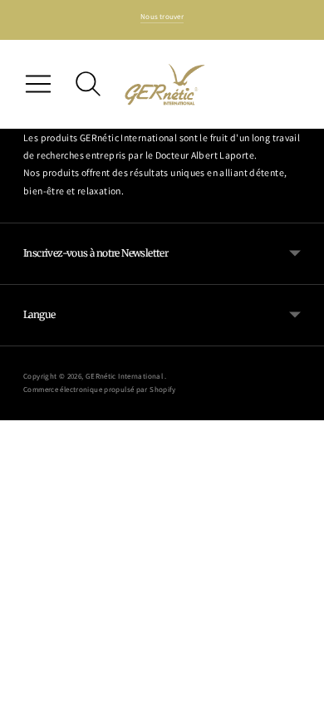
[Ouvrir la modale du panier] (286, 84)
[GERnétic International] (165, 84)
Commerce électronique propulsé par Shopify (99, 390)
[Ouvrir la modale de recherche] (88, 84)
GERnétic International (125, 376)
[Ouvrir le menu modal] (38, 84)
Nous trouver (162, 17)
